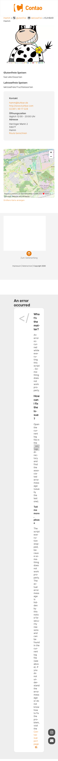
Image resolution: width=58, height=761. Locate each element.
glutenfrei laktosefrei (29, 18)
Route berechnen (18, 133)
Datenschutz (27, 266)
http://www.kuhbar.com (21, 105)
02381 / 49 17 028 (18, 109)
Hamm (7, 18)
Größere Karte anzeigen (14, 200)
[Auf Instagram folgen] (51, 732)
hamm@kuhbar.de (18, 102)
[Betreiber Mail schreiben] (51, 740)
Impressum (16, 266)
